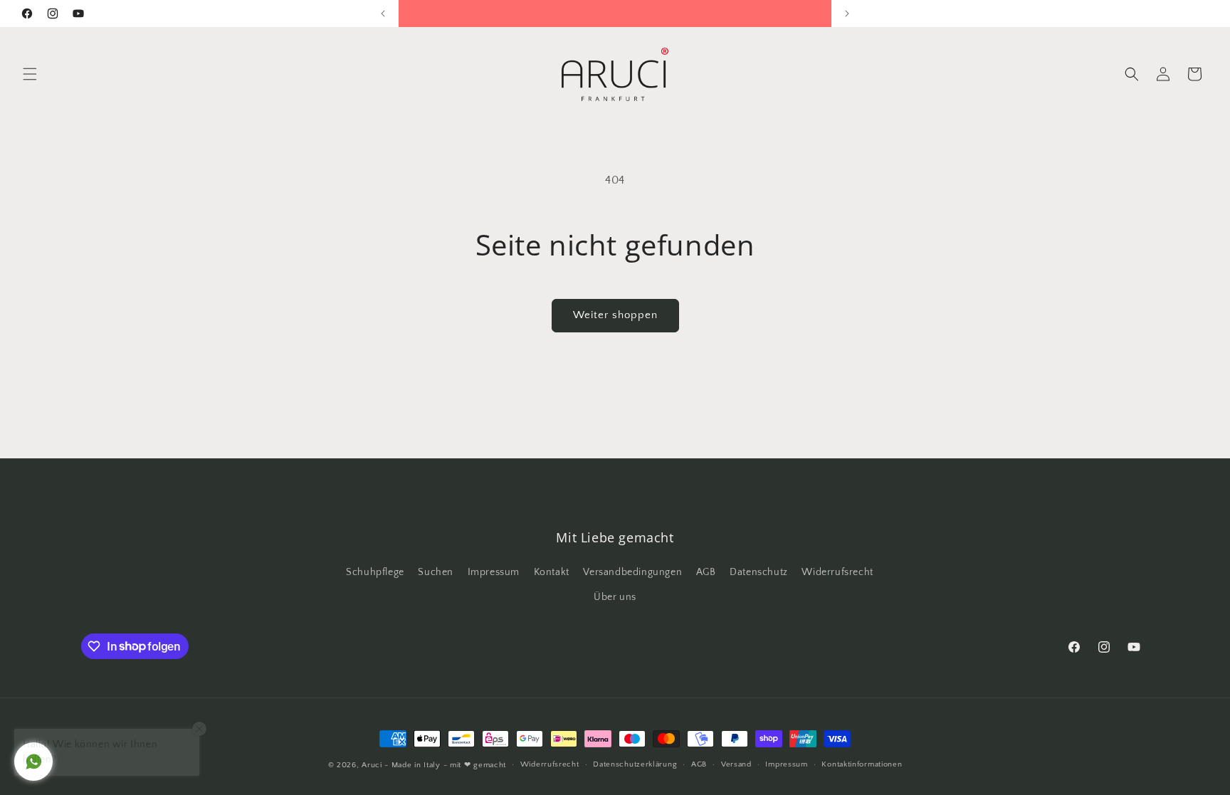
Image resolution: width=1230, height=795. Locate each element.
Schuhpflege (375, 572)
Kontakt (551, 572)
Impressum (494, 572)
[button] (30, 74)
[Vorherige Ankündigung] (383, 13)
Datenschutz (759, 572)
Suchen (435, 572)
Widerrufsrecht (837, 572)
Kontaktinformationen (861, 764)
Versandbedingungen (632, 572)
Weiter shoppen (615, 315)
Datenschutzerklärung (635, 764)
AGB (706, 572)
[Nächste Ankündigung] (847, 13)
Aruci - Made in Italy (401, 765)
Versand (736, 764)
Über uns (615, 597)
